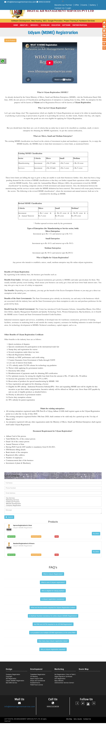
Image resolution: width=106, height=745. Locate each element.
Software (66, 25)
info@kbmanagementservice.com (21, 2)
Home (15, 25)
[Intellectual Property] (53, 502)
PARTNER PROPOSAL (79, 25)
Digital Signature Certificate (63, 676)
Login (68, 8)
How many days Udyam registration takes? (53, 641)
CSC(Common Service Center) (64, 682)
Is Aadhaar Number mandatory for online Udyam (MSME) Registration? (53, 616)
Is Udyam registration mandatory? (53, 599)
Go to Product (10, 40)
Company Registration (13, 674)
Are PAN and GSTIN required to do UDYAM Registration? (53, 624)
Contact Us (87, 719)
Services (34, 25)
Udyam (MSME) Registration (15, 680)
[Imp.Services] (53, 498)
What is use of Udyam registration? (53, 582)
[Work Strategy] (104, 44)
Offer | (78, 5)
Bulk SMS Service (11, 682)
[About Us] (104, 31)
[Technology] (104, 39)
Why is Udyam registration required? (53, 649)
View (56, 536)
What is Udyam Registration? (53, 574)
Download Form (36, 536)
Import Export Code (36, 678)
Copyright (9, 676)
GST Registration (60, 678)
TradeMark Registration (37, 674)
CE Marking (34, 676)
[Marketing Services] (53, 500)
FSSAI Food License (36, 685)
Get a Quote (78, 719)
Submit (10, 517)
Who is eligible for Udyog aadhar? (53, 591)
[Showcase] (104, 35)
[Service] (104, 27)
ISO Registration (11, 678)
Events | (85, 5)
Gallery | (94, 5)
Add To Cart (11, 536)
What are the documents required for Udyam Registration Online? (53, 607)
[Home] (104, 23)
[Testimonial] (104, 48)
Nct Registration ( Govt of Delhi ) (65, 674)
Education (56, 25)
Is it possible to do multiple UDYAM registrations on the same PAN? (53, 632)
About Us (23, 25)
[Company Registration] (53, 505)
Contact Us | (60, 8)
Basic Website (59, 680)
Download (45, 25)
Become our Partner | (65, 5)
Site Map (69, 719)
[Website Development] (53, 503)
